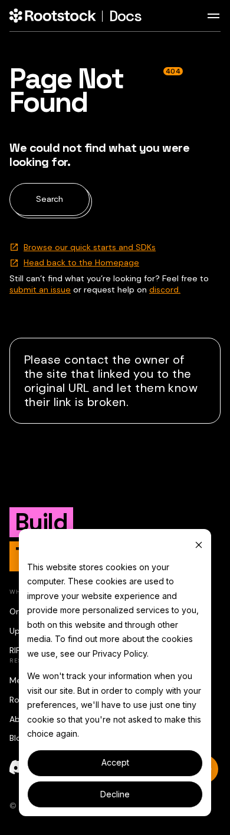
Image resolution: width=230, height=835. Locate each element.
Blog (17, 738)
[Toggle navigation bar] (213, 16)
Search (49, 199)
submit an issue (40, 289)
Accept (115, 762)
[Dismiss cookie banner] (199, 544)
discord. (164, 289)
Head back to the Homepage (81, 262)
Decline (115, 794)
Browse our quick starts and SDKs (90, 247)
